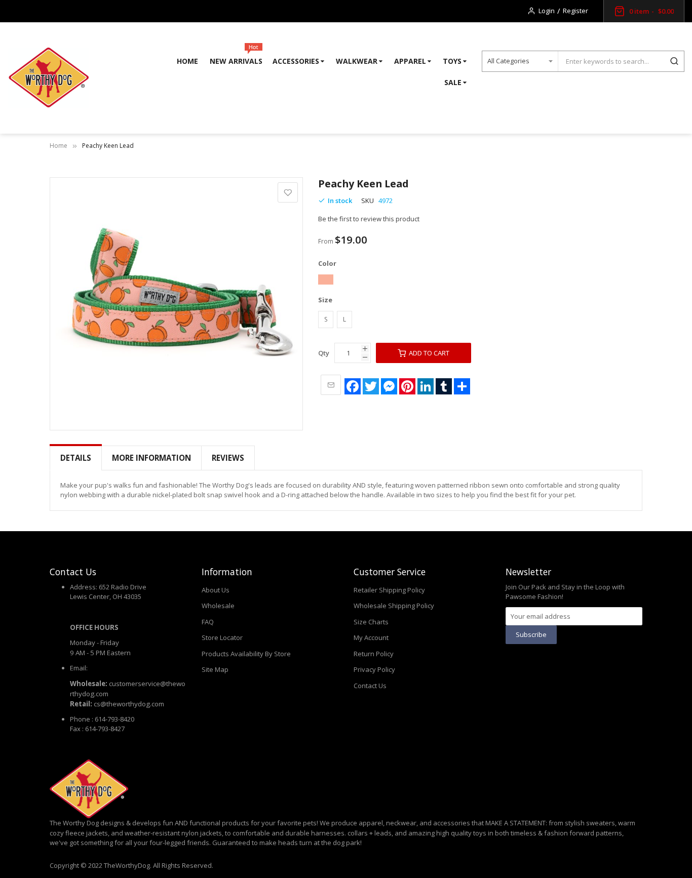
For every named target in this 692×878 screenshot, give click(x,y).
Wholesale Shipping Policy (394, 605)
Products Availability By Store (246, 653)
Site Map (215, 669)
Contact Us (370, 685)
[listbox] (480, 281)
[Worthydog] (48, 78)
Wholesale (218, 605)
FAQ (208, 621)
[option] (325, 279)
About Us (215, 589)
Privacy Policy (374, 669)
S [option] (325, 319)
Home (58, 145)
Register (575, 10)
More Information (151, 458)
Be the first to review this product (368, 218)
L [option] (344, 319)
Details (75, 458)
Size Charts (371, 621)
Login (547, 10)
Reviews (228, 458)
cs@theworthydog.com (129, 703)
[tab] (76, 458)
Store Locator (222, 637)
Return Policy (374, 653)
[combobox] (611, 61)
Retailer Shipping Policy (389, 589)
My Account (371, 637)
